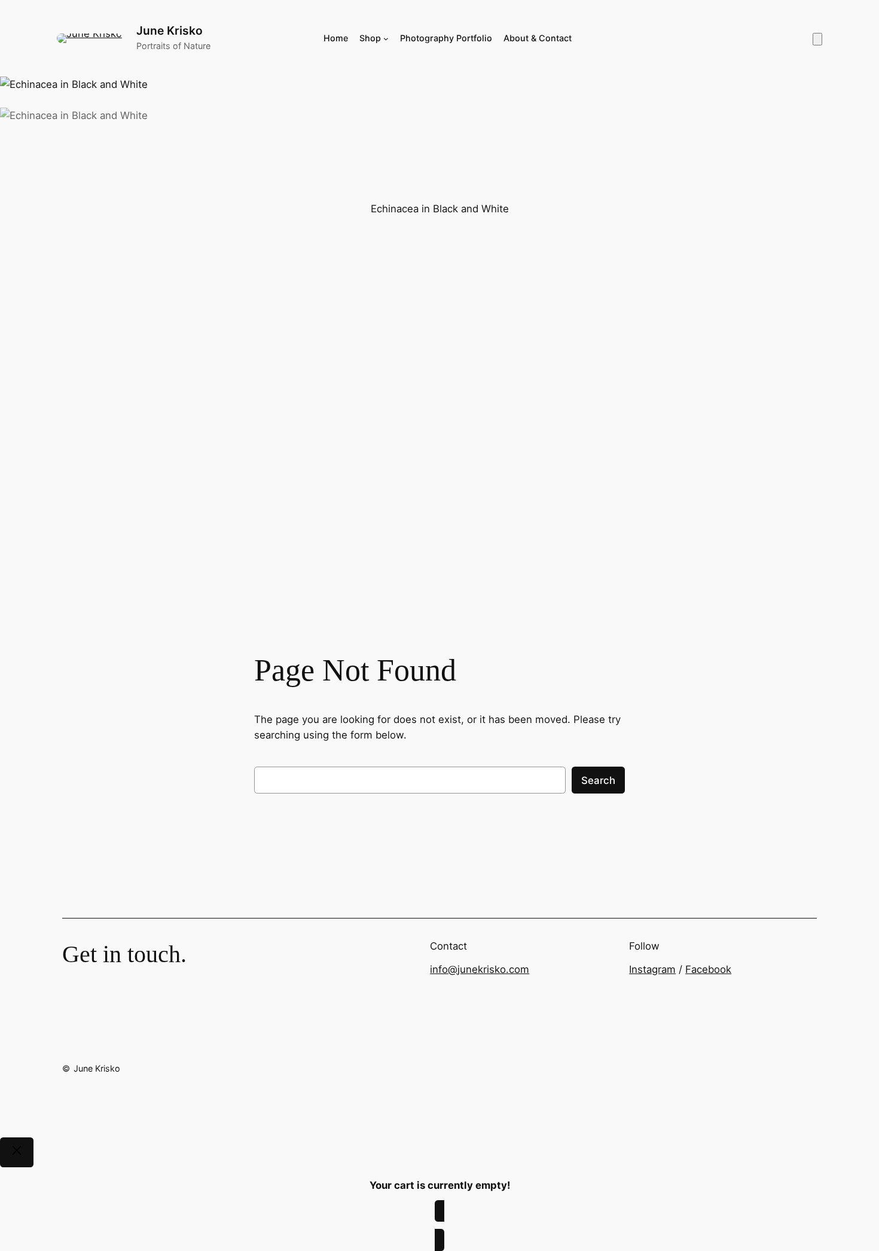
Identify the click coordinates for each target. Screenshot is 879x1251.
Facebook (708, 969)
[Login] (694, 38)
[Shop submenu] (386, 38)
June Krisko (169, 30)
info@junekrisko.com (479, 969)
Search (598, 780)
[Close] (16, 1152)
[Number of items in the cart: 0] (817, 39)
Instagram (652, 969)
